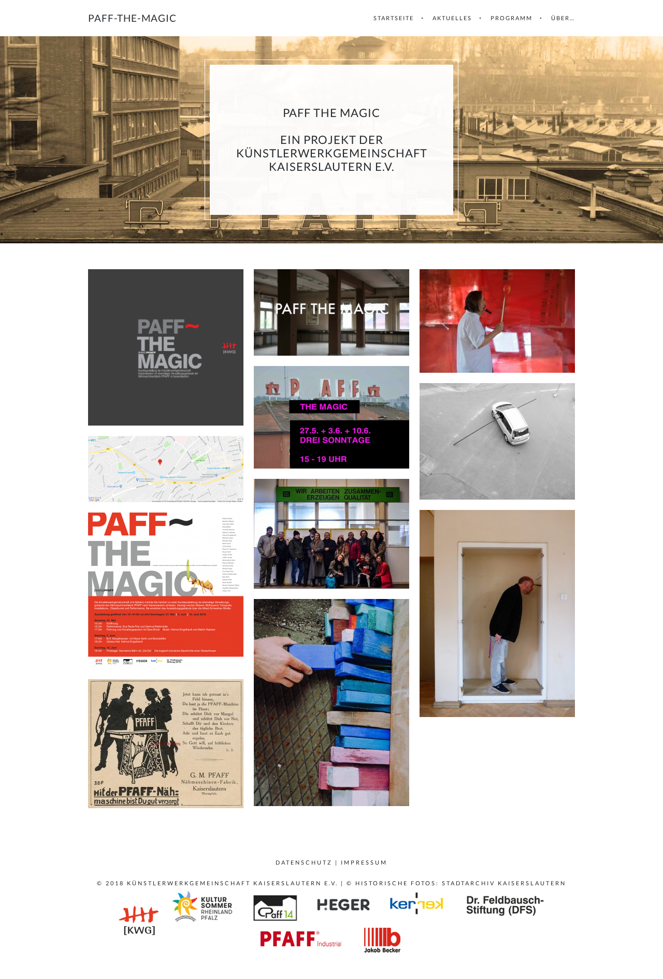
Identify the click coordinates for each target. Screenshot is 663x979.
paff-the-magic (132, 18)
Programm (511, 17)
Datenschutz (304, 862)
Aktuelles (452, 17)
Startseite (393, 17)
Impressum (364, 862)
